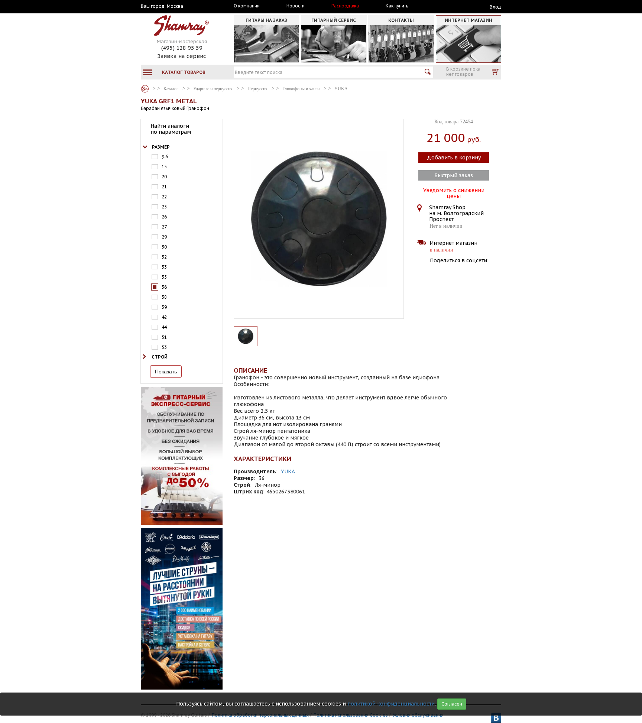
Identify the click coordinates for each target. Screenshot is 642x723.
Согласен (451, 704)
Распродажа (345, 6)
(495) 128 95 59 (181, 47)
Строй (160, 357)
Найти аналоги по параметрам (170, 129)
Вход (495, 7)
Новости (295, 6)
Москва (175, 6)
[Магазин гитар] (145, 89)
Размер (161, 147)
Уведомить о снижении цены (453, 192)
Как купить (397, 6)
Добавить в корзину (454, 157)
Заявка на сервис (181, 55)
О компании (247, 6)
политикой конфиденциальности (391, 703)
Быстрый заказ (453, 175)
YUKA (288, 471)
